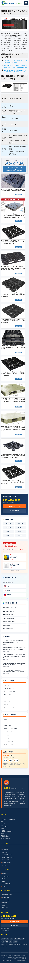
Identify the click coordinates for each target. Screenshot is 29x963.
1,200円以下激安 (5, 847)
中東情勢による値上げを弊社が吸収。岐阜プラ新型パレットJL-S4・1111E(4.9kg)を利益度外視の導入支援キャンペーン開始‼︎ (13, 455)
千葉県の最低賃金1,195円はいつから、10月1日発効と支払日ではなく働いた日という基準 (14, 663)
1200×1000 (20, 523)
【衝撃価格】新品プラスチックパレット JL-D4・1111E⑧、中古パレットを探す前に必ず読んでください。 (12, 482)
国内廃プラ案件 (5, 897)
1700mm (20, 531)
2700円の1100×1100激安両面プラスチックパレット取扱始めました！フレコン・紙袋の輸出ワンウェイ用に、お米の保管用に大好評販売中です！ (13, 400)
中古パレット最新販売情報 (9, 691)
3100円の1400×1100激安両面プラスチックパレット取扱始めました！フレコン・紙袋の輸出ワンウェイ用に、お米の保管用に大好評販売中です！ (13, 428)
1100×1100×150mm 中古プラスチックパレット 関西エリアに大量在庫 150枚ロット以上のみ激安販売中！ (13, 294)
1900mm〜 (20, 535)
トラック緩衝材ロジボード (9, 741)
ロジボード (4, 886)
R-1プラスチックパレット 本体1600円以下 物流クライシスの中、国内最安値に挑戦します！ (13, 190)
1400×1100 (8, 527)
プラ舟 (3, 881)
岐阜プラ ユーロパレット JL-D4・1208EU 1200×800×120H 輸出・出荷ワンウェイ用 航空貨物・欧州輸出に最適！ (13, 268)
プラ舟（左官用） (7, 735)
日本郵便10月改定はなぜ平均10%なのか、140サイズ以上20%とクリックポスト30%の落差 (14, 648)
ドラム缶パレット (7, 704)
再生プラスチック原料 (8, 744)
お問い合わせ (5, 907)
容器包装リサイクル (6, 862)
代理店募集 (4, 902)
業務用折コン (5, 873)
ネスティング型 (5, 859)
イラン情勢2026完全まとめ (9, 607)
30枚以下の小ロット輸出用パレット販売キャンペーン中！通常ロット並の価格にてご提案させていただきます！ (13, 373)
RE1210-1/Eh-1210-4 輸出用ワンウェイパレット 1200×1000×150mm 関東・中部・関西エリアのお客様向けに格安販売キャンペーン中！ (13, 215)
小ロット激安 (5, 849)
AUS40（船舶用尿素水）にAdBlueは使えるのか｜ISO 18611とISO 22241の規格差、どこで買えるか (14, 656)
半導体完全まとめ (7, 625)
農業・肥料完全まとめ (8, 629)
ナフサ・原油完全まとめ (8, 618)
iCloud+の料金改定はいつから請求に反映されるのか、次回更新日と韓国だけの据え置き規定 (14, 670)
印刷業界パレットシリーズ (9, 698)
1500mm (20, 527)
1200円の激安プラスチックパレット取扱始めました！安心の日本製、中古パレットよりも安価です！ (13, 347)
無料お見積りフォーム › (14, 506)
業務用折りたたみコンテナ (9, 719)
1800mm (8, 535)
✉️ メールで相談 (14, 925)
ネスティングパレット (8, 701)
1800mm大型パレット (9, 694)
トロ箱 (3, 878)
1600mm (8, 531)
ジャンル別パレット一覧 (9, 707)
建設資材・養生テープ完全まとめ (11, 621)
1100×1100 (8, 523)
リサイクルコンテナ (8, 738)
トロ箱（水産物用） (8, 732)
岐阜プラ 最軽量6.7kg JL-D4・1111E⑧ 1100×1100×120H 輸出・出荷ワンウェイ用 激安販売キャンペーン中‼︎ (12, 241)
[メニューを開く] (26, 3)
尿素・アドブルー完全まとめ (10, 614)
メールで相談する (14, 510)
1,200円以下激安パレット (9, 688)
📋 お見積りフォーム (14, 921)
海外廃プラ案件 (5, 900)
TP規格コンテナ (7, 725)
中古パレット (5, 852)
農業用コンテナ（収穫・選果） (10, 728)
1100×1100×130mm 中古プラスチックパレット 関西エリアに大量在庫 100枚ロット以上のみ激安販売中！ (13, 320)
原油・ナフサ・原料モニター (10, 611)
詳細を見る (18, 194)
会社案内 (4, 905)
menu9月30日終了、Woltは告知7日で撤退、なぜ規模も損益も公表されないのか (14, 641)
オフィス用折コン (7, 722)
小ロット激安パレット (8, 685)
